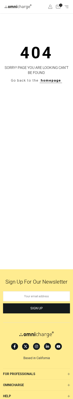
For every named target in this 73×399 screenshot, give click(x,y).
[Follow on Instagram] (36, 346)
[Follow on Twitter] (25, 346)
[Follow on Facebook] (14, 346)
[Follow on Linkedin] (47, 346)
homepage (51, 80)
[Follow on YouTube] (58, 346)
